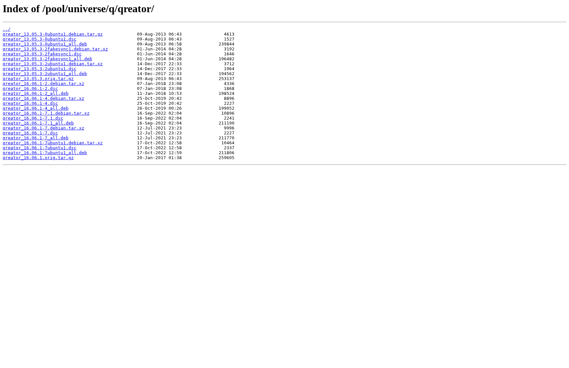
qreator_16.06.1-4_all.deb (35, 108)
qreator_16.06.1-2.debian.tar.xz (43, 83)
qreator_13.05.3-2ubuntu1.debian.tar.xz (53, 63)
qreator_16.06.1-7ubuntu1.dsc (39, 147)
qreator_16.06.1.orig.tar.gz (38, 157)
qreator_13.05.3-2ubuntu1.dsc (39, 68)
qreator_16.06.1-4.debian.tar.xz (43, 98)
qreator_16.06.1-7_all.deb (35, 137)
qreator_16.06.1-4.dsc (30, 103)
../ (7, 29)
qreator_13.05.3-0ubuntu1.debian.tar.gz (53, 34)
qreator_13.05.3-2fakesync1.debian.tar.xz (55, 48)
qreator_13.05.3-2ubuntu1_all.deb (45, 73)
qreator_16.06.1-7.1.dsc (33, 118)
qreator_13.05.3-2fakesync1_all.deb (47, 58)
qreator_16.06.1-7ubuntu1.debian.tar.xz (53, 142)
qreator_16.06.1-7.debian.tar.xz (43, 128)
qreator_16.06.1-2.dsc (30, 88)
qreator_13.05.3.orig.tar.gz (38, 78)
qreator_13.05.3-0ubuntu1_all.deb (45, 44)
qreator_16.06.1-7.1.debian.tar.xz (46, 113)
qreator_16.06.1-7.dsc (30, 132)
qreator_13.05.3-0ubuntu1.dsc (39, 39)
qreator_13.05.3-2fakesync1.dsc (42, 53)
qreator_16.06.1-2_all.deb (35, 93)
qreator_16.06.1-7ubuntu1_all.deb (45, 152)
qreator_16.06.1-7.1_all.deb (38, 123)
